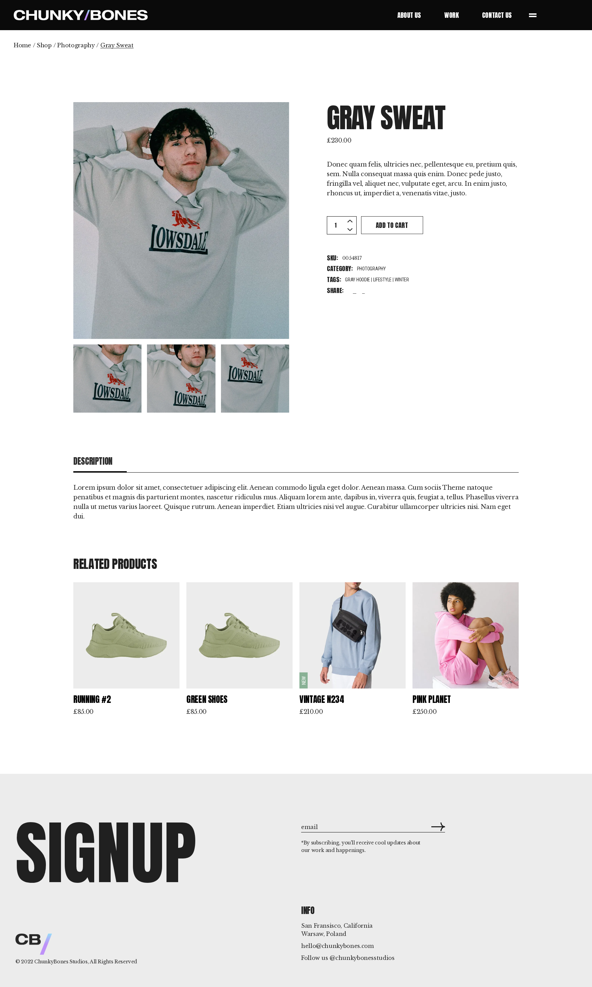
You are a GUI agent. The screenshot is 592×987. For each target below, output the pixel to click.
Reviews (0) (262, 461)
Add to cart (392, 225)
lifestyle (382, 279)
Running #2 (92, 699)
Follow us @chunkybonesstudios (348, 957)
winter (402, 279)
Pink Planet (431, 699)
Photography (371, 268)
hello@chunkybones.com (337, 945)
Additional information (178, 461)
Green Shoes (206, 699)
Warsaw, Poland (323, 933)
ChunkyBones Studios (60, 962)
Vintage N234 (321, 699)
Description (92, 461)
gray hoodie (357, 279)
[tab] (100, 461)
